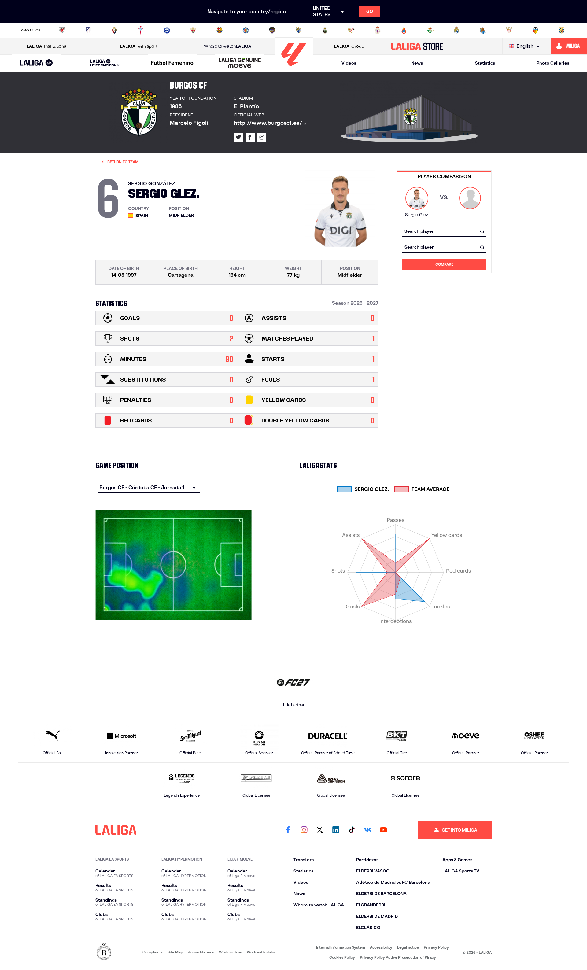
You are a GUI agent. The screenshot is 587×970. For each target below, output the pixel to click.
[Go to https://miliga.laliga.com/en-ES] (569, 46)
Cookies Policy (342, 957)
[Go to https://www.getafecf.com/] (245, 30)
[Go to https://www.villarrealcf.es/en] (561, 30)
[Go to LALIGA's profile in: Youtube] (383, 829)
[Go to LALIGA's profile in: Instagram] (261, 137)
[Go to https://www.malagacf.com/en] (298, 30)
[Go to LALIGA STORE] (417, 46)
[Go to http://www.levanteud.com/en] (272, 30)
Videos (348, 63)
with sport (138, 46)
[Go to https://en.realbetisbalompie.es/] (430, 30)
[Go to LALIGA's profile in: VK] (367, 829)
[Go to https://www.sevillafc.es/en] (509, 30)
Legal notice (408, 947)
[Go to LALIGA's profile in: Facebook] (288, 829)
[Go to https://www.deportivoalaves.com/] (167, 30)
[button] (36, 63)
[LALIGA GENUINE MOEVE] (239, 63)
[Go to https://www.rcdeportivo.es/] (377, 30)
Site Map (175, 952)
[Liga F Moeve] (172, 63)
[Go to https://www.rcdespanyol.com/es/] (403, 30)
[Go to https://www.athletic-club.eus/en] (61, 30)
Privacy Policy (436, 947)
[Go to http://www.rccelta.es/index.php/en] (140, 30)
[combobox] (444, 231)
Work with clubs (261, 952)
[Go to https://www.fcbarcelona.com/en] (219, 30)
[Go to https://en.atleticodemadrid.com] (88, 30)
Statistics (485, 63)
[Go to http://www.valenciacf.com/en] (535, 30)
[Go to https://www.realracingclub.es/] (325, 30)
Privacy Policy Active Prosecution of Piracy (398, 957)
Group (349, 46)
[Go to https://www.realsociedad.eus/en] (482, 30)
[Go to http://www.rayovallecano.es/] (351, 30)
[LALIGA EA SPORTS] (36, 63)
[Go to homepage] (294, 69)
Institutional (47, 46)
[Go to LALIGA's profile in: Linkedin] (335, 829)
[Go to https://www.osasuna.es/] (114, 30)
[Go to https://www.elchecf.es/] (193, 30)
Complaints (152, 952)
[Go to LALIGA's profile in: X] (238, 137)
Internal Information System (340, 947)
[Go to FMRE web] (104, 952)
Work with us (230, 952)
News (417, 63)
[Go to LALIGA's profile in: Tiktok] (351, 829)
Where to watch (227, 46)
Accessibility (381, 947)
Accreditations (201, 952)
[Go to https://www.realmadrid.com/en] (456, 30)
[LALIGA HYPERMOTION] (104, 63)
